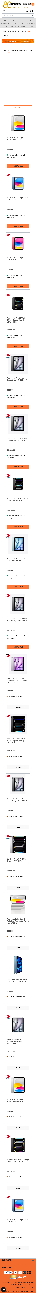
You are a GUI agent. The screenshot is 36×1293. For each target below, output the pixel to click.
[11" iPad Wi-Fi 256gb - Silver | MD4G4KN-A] (18, 1085)
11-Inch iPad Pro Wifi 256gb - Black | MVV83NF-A (18, 1161)
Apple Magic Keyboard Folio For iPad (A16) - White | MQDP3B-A (18, 921)
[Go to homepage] (18, 4)
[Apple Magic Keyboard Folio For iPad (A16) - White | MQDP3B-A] (18, 905)
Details (18, 707)
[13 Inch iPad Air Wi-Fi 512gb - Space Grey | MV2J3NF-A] (18, 1025)
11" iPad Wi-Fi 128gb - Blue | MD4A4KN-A (17, 199)
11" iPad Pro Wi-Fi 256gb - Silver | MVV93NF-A (17, 860)
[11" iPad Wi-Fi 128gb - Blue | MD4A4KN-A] (18, 183)
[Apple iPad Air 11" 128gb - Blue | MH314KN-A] (18, 544)
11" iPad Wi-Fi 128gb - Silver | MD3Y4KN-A (15, 139)
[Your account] (26, 11)
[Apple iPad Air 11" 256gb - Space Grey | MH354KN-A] (18, 784)
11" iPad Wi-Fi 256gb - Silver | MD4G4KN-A (15, 1100)
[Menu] (4, 11)
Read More (7, 52)
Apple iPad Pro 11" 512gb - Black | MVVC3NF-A (17, 499)
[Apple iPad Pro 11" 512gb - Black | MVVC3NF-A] (18, 484)
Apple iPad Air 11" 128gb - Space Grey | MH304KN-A (17, 379)
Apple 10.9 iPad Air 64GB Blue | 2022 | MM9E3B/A (17, 980)
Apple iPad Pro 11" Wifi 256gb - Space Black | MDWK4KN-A (16, 320)
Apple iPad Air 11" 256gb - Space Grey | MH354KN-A (17, 800)
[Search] (31, 15)
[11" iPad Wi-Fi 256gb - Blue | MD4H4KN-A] (18, 1205)
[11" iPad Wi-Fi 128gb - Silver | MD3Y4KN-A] (18, 123)
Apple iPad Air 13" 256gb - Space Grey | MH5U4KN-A (17, 620)
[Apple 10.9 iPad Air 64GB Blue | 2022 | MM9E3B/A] (18, 965)
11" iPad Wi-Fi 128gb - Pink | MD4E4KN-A (17, 259)
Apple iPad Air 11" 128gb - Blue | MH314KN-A (17, 559)
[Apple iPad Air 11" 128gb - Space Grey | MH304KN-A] (18, 364)
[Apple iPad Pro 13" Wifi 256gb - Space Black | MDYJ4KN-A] (18, 724)
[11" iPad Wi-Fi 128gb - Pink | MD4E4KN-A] (18, 243)
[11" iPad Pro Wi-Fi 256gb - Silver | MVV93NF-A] (18, 845)
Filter (19, 108)
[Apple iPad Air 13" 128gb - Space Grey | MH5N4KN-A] (18, 424)
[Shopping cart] (31, 11)
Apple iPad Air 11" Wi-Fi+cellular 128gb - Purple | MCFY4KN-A (17, 681)
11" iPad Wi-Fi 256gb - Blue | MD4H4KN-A (17, 1221)
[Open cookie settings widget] (3, 1289)
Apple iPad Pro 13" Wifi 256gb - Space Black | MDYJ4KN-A (16, 741)
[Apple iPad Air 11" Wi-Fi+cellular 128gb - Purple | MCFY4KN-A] (18, 664)
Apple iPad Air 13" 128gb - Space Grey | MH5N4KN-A (17, 439)
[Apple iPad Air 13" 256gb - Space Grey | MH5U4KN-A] (18, 604)
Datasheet (8, 176)
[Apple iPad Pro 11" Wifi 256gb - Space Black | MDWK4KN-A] (18, 303)
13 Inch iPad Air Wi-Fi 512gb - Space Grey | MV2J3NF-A (15, 1041)
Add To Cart (18, 166)
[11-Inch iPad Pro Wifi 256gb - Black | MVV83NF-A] (18, 1145)
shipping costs (21, 1282)
